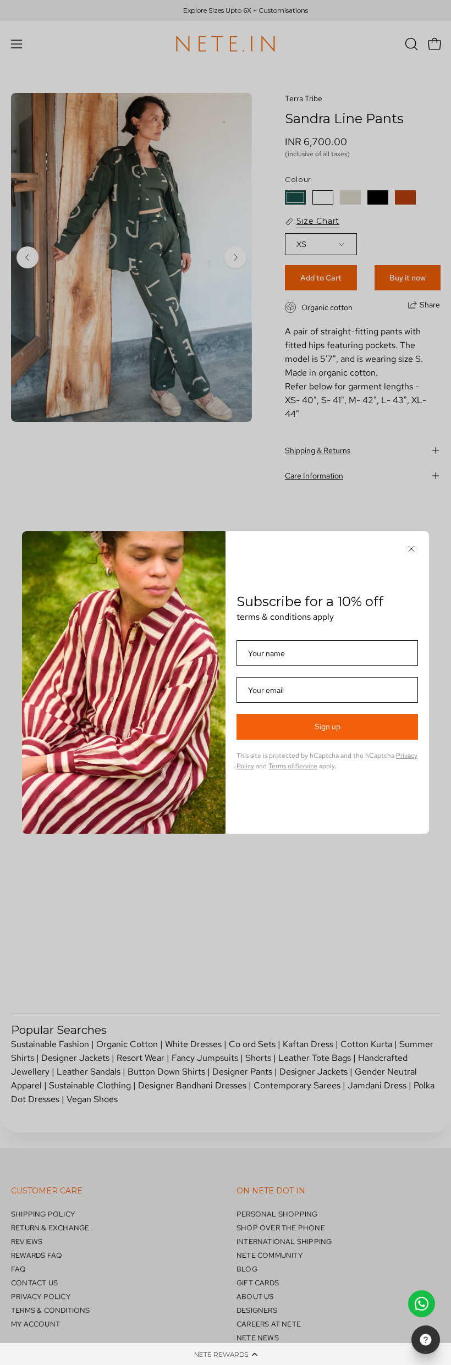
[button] (225, 1354)
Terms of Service (292, 766)
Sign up (327, 726)
